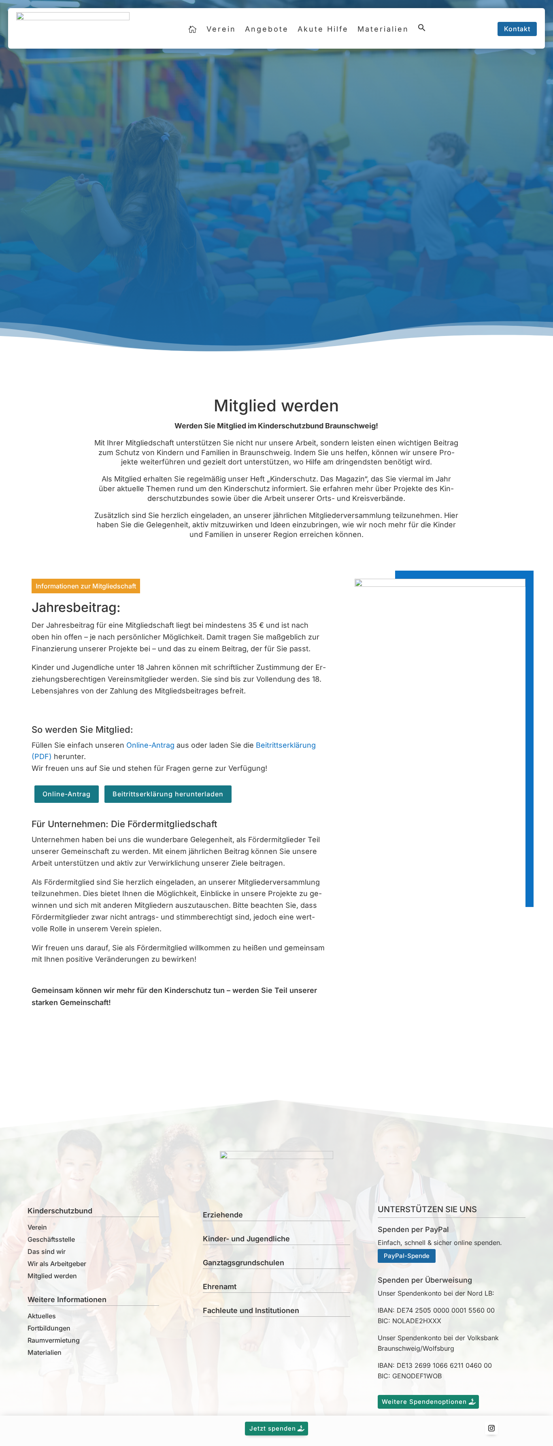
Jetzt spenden (272, 1428)
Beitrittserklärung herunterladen (168, 794)
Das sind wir (47, 1251)
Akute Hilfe (323, 29)
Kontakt (517, 29)
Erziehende (223, 1215)
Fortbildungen (49, 1328)
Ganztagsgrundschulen (243, 1262)
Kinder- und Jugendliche (246, 1238)
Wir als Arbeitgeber (57, 1264)
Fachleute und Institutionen (251, 1310)
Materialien (383, 29)
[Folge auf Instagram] (491, 1428)
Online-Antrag (150, 745)
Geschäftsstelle (51, 1239)
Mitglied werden (52, 1276)
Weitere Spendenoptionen (424, 1401)
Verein (221, 29)
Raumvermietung (54, 1340)
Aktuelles (42, 1316)
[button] (422, 31)
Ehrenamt (219, 1286)
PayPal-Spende (407, 1256)
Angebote (267, 29)
